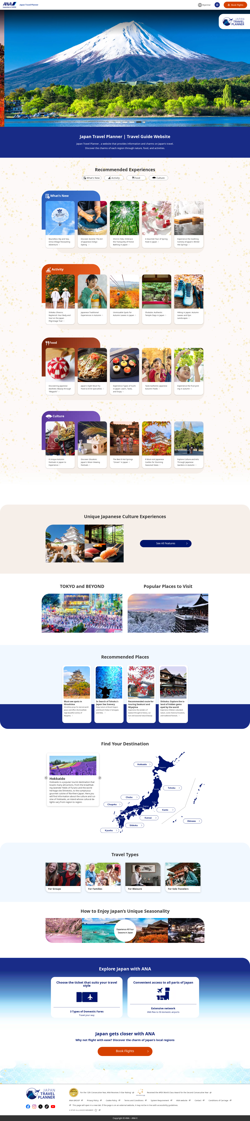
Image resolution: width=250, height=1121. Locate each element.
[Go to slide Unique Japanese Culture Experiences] (241, 559)
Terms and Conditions (133, 1100)
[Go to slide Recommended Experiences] (241, 554)
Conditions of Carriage (218, 1100)
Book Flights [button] (125, 1051)
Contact (198, 1100)
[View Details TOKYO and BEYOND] (82, 613)
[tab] (111, 122)
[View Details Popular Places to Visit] (168, 613)
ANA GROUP (74, 1100)
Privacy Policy (93, 1100)
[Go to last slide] (46, 778)
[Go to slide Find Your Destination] (241, 564)
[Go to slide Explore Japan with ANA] (241, 574)
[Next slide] (100, 778)
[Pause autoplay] (144, 122)
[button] (204, 5)
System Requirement (160, 1100)
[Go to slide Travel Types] (241, 569)
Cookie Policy (111, 1100)
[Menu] (217, 4)
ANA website (181, 1100)
